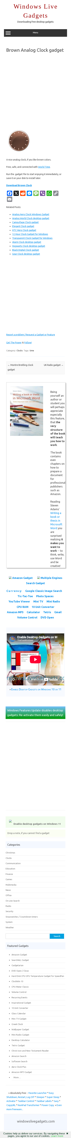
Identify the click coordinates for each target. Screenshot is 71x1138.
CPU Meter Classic (20, 987)
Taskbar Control (26, 1101)
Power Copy (48, 1105)
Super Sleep (53, 1097)
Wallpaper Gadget (20, 1029)
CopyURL (11, 1105)
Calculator (33, 612)
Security (9, 911)
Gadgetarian (17, 965)
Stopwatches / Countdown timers (22, 917)
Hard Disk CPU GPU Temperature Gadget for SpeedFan (38, 976)
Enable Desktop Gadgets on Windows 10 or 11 (36, 689)
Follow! (28, 342)
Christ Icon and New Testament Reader (30, 1051)
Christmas (10, 852)
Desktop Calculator (21, 1040)
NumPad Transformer (28, 1105)
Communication (13, 863)
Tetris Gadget (18, 1045)
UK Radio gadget (53, 365)
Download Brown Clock (19, 185)
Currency (14, 590)
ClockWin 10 (17, 981)
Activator (11, 1101)
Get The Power (14, 342)
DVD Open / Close (20, 971)
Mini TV (38, 601)
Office (9, 895)
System (9, 922)
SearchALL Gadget (20, 960)
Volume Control (27, 617)
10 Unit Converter (43, 606)
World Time (44, 167)
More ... (16, 1077)
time (32, 350)
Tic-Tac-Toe (25, 596)
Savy (56, 1101)
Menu (35, 32)
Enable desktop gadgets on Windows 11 (37, 823)
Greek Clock (17, 1024)
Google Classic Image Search (43, 590)
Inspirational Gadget (21, 1003)
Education (10, 868)
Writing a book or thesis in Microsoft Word (56, 520)
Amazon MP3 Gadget (22, 1072)
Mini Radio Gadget (20, 1035)
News (8, 890)
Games (9, 879)
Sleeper (40, 1097)
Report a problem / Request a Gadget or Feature (30, 334)
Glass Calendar (19, 1013)
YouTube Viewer (19, 601)
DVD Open (47, 617)
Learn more (57, 1136)
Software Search (19, 1061)
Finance (9, 874)
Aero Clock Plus (19, 1067)
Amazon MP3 (15, 612)
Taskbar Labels (44, 1101)
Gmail (58, 612)
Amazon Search (19, 1056)
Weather (10, 927)
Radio (8, 906)
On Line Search (13, 901)
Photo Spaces (44, 596)
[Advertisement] (35, 91)
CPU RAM (22, 606)
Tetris (47, 612)
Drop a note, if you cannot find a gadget (28, 833)
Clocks (20, 350)
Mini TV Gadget (19, 1019)
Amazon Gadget (22, 577)
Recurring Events (19, 997)
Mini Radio (53, 601)
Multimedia (11, 885)
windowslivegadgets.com (36, 1121)
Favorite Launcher (38, 1093)
